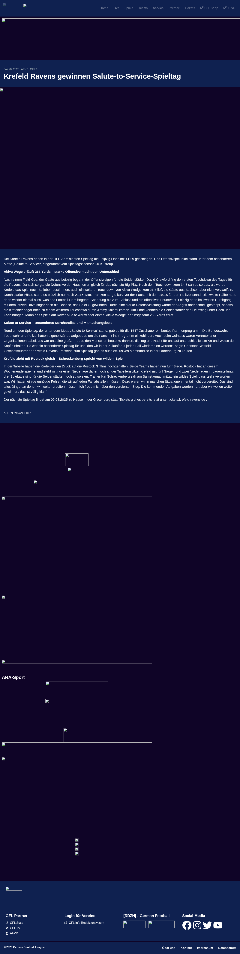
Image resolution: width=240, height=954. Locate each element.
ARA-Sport (13, 677)
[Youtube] (218, 925)
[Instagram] (197, 925)
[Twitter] (207, 925)
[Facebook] (187, 925)
